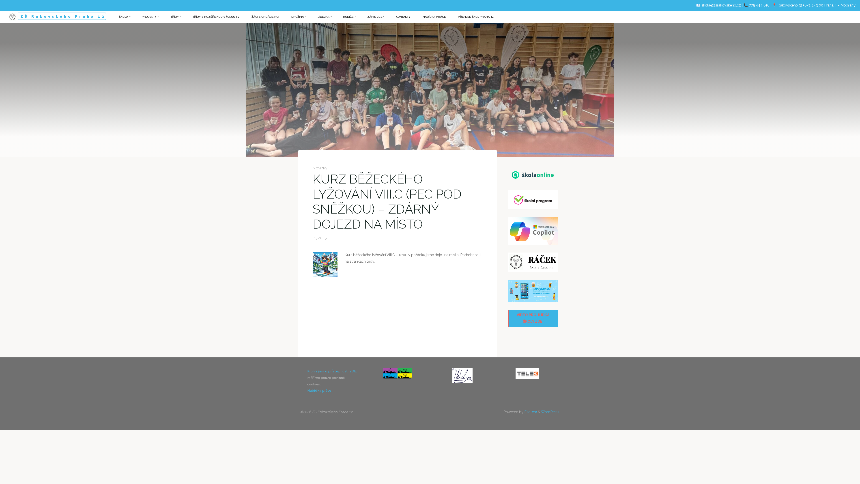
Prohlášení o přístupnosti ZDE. (332, 371)
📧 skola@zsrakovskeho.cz (718, 5)
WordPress (550, 412)
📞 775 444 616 (757, 5)
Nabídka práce (319, 390)
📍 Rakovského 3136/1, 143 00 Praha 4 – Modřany (814, 5)
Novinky (320, 168)
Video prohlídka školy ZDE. (533, 318)
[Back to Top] (842, 478)
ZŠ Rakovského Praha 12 (63, 16)
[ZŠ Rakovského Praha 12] (12, 17)
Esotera (530, 412)
